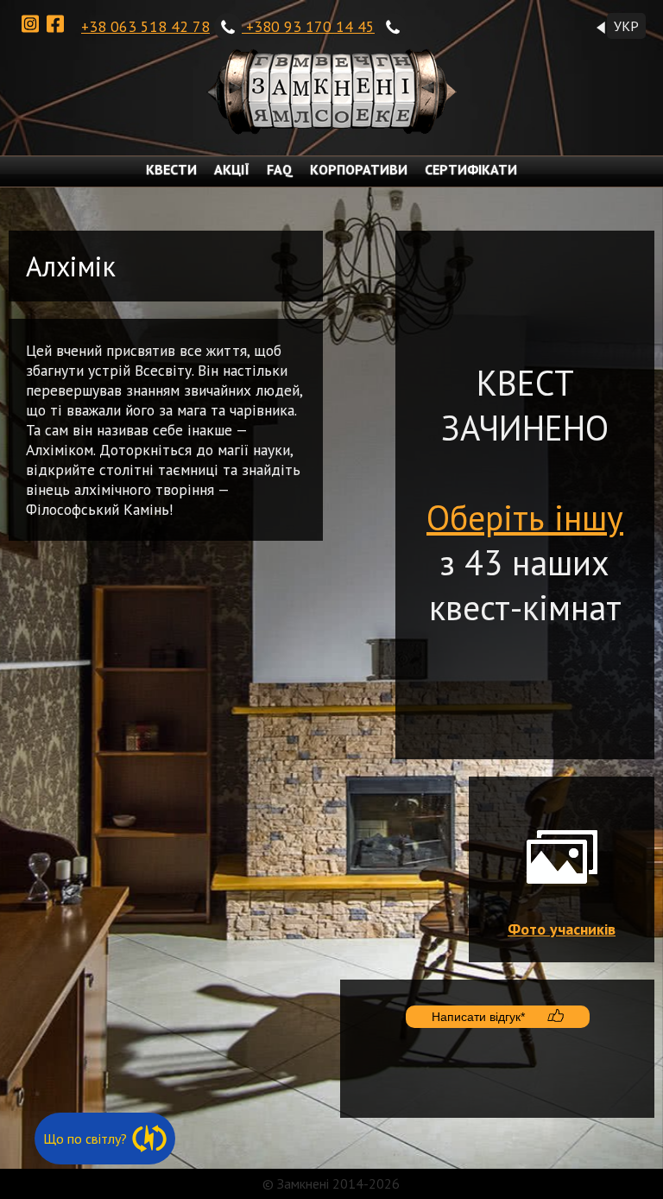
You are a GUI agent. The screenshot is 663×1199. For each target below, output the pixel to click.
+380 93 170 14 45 (310, 26)
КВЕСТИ (171, 169)
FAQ (280, 169)
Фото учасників (562, 929)
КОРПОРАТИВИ (358, 169)
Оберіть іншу (524, 517)
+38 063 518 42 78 (145, 26)
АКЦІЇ (231, 169)
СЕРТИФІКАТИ (471, 169)
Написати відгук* (478, 1017)
